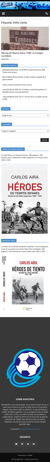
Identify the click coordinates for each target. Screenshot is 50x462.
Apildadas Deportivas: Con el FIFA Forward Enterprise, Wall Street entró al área (24, 71)
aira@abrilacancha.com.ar (30, 429)
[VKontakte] (28, 444)
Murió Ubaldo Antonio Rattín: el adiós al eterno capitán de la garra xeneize (24, 78)
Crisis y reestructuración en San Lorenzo (17, 85)
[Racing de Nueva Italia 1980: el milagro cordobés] (25, 38)
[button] (46, 13)
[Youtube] (33, 444)
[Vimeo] (22, 444)
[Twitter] (16, 444)
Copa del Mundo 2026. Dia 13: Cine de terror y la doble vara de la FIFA (25, 98)
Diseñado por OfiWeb (25, 455)
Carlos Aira (5, 59)
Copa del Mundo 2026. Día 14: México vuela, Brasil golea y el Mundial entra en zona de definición (24, 91)
